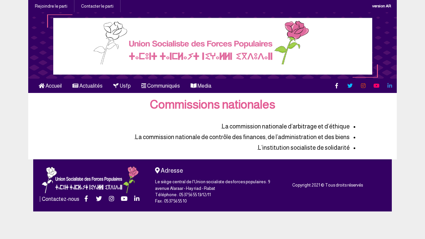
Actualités (90, 86)
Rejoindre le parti (51, 6)
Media (204, 86)
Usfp (125, 86)
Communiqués (163, 86)
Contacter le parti (97, 6)
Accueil (53, 86)
